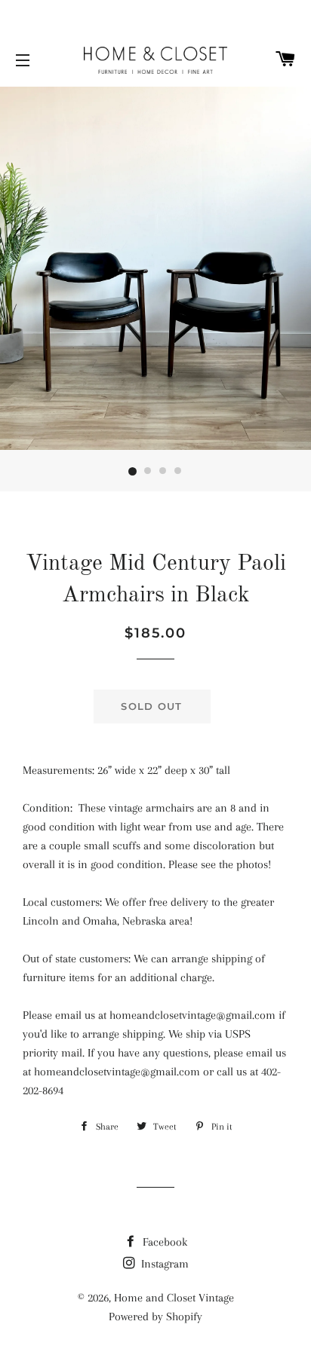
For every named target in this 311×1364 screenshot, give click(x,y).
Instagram (163, 1264)
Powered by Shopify (155, 1316)
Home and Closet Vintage (174, 1297)
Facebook (163, 1242)
